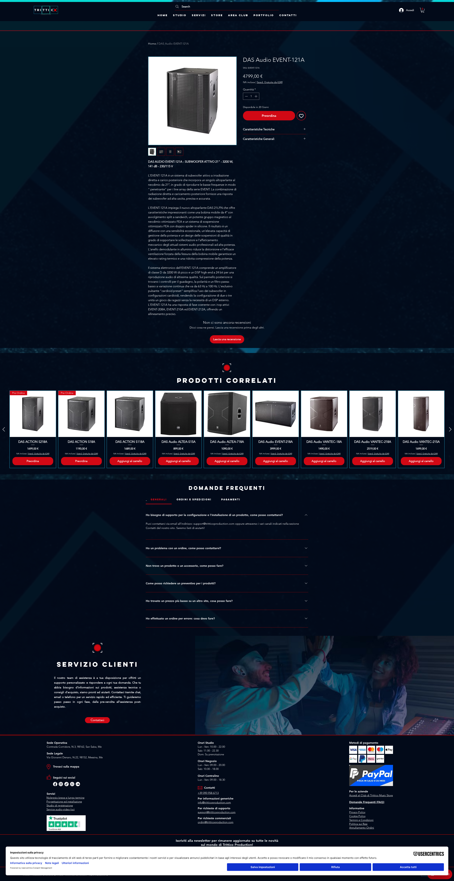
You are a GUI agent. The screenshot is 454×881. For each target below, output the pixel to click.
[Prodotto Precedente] (3, 429)
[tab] (159, 499)
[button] (422, 10)
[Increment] (256, 96)
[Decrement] (245, 96)
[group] (227, 429)
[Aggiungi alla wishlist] (301, 115)
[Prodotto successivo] (450, 429)
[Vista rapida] (130, 414)
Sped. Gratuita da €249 (270, 82)
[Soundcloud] (78, 784)
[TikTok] (66, 784)
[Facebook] (55, 784)
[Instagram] (61, 784)
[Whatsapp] (72, 784)
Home (152, 43)
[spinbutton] (251, 96)
